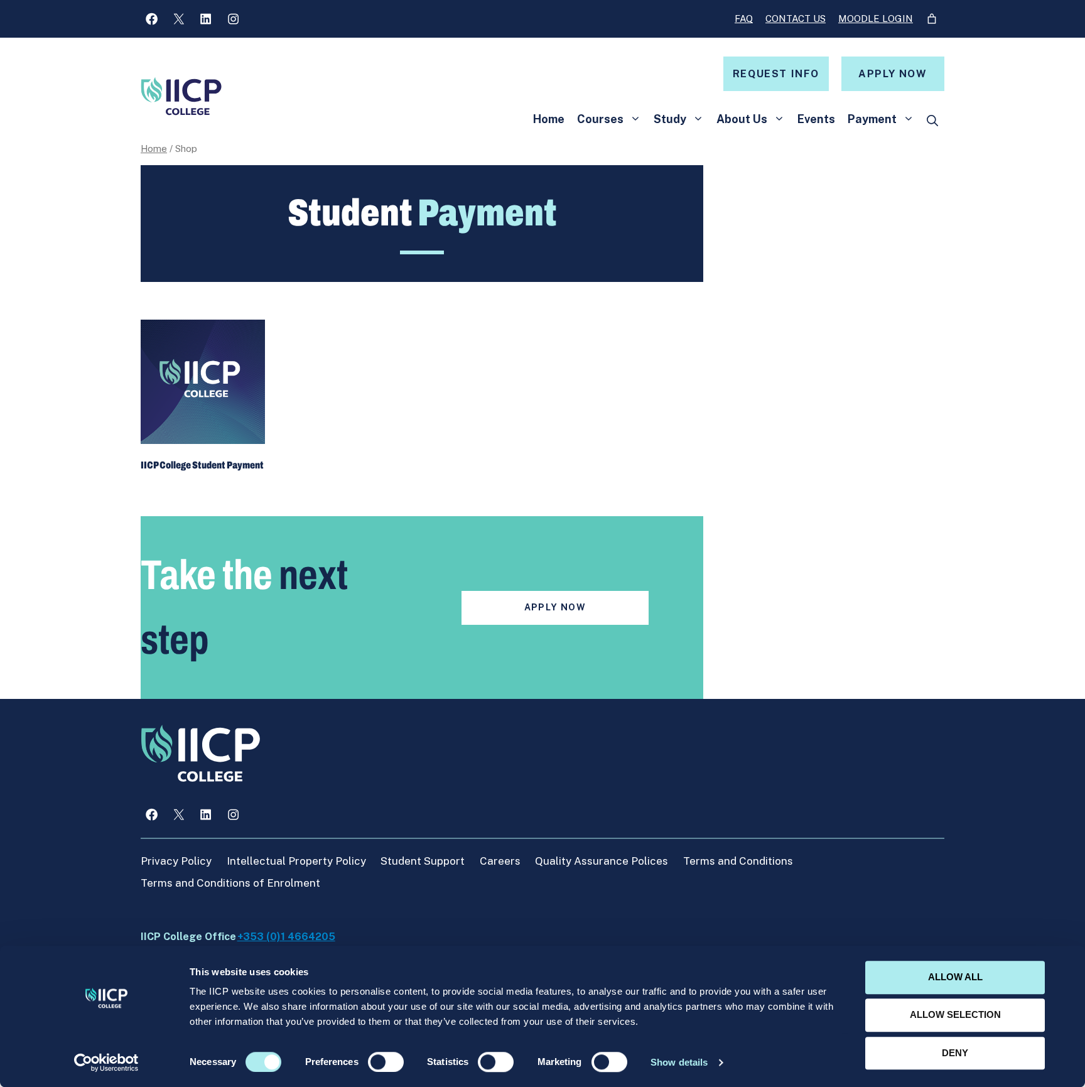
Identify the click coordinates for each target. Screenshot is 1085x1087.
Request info (776, 74)
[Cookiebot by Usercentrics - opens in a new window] (106, 1062)
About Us (741, 119)
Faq (744, 18)
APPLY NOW (555, 607)
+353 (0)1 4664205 (286, 937)
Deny (955, 1052)
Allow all (955, 976)
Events (816, 119)
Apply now (892, 74)
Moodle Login (875, 18)
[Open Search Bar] (932, 121)
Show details (679, 1062)
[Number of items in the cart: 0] (931, 18)
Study (670, 119)
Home (548, 119)
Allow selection (955, 1015)
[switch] (386, 1062)
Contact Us (795, 18)
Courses (600, 119)
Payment (872, 119)
